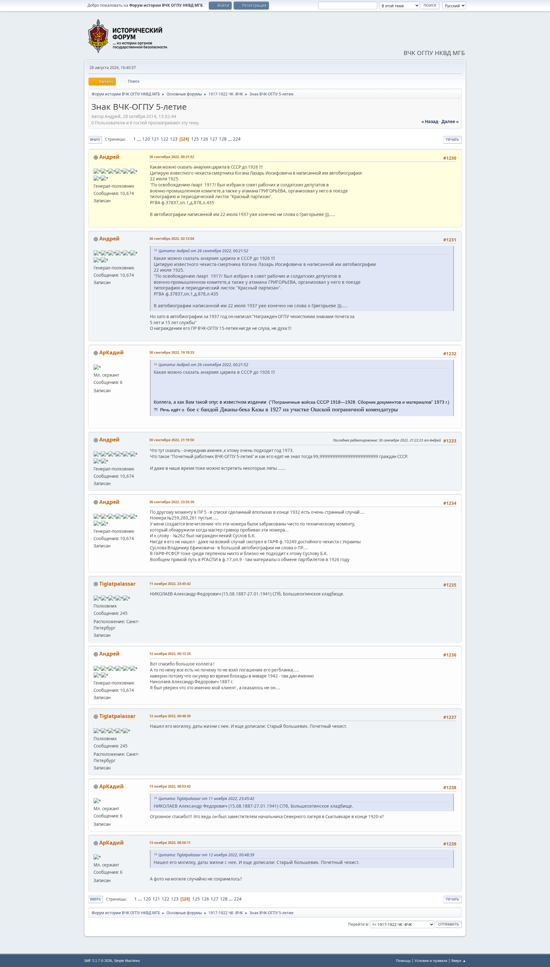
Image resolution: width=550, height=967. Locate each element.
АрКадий (111, 352)
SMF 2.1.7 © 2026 (98, 961)
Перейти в (358, 924)
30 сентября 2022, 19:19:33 (171, 352)
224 (237, 139)
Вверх (95, 899)
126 (204, 139)
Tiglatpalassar (117, 583)
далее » (450, 121)
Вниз (95, 139)
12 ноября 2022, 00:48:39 (170, 715)
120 (146, 139)
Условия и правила (431, 960)
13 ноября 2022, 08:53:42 (170, 786)
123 (174, 139)
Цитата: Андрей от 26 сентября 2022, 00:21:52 (203, 251)
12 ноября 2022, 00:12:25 (170, 653)
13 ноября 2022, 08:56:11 (170, 842)
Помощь (403, 960)
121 (155, 139)
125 (195, 139)
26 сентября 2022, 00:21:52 (171, 156)
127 (213, 139)
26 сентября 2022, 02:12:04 (171, 238)
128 (223, 139)
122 (164, 139)
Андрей (109, 156)
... (139, 139)
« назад (429, 121)
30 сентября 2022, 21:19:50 (171, 439)
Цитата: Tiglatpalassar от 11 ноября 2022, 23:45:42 (206, 798)
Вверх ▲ (458, 960)
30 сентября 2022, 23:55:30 (171, 501)
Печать (452, 139)
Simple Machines (127, 961)
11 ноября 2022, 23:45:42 (170, 583)
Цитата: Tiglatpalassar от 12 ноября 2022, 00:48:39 (206, 855)
